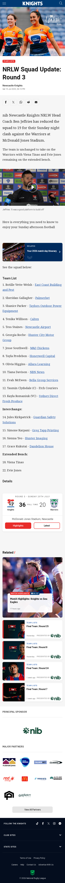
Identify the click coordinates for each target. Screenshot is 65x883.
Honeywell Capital (42, 356)
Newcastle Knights (13, 85)
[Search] (60, 3)
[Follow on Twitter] (48, 823)
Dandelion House (42, 446)
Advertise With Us (45, 864)
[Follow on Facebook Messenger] (60, 823)
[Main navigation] (4, 3)
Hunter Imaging (36, 438)
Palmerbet (42, 298)
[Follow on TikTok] (37, 823)
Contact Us (31, 864)
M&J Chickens (39, 348)
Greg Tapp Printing (45, 430)
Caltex (34, 319)
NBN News (37, 372)
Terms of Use (25, 858)
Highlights (18, 525)
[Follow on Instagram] (54, 823)
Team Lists (8, 61)
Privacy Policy (39, 858)
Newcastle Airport (38, 327)
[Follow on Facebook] (43, 823)
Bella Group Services (43, 380)
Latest (47, 525)
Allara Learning (39, 364)
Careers (15, 864)
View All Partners (32, 809)
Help (22, 864)
